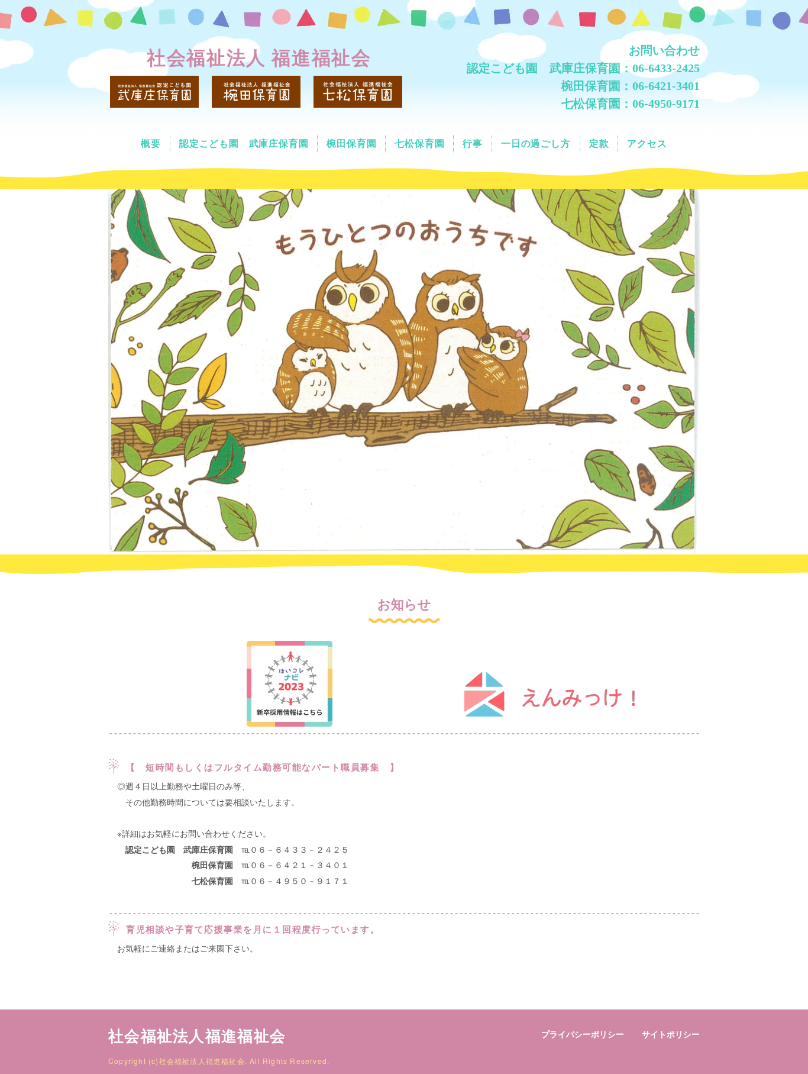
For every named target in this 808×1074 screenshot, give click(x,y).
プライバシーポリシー (582, 1034)
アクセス (647, 143)
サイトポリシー (671, 1034)
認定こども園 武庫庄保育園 (243, 143)
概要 (151, 143)
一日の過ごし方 (536, 143)
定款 (599, 143)
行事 (473, 143)
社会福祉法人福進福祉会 (197, 1036)
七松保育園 (419, 143)
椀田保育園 (351, 143)
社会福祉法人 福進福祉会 (259, 58)
